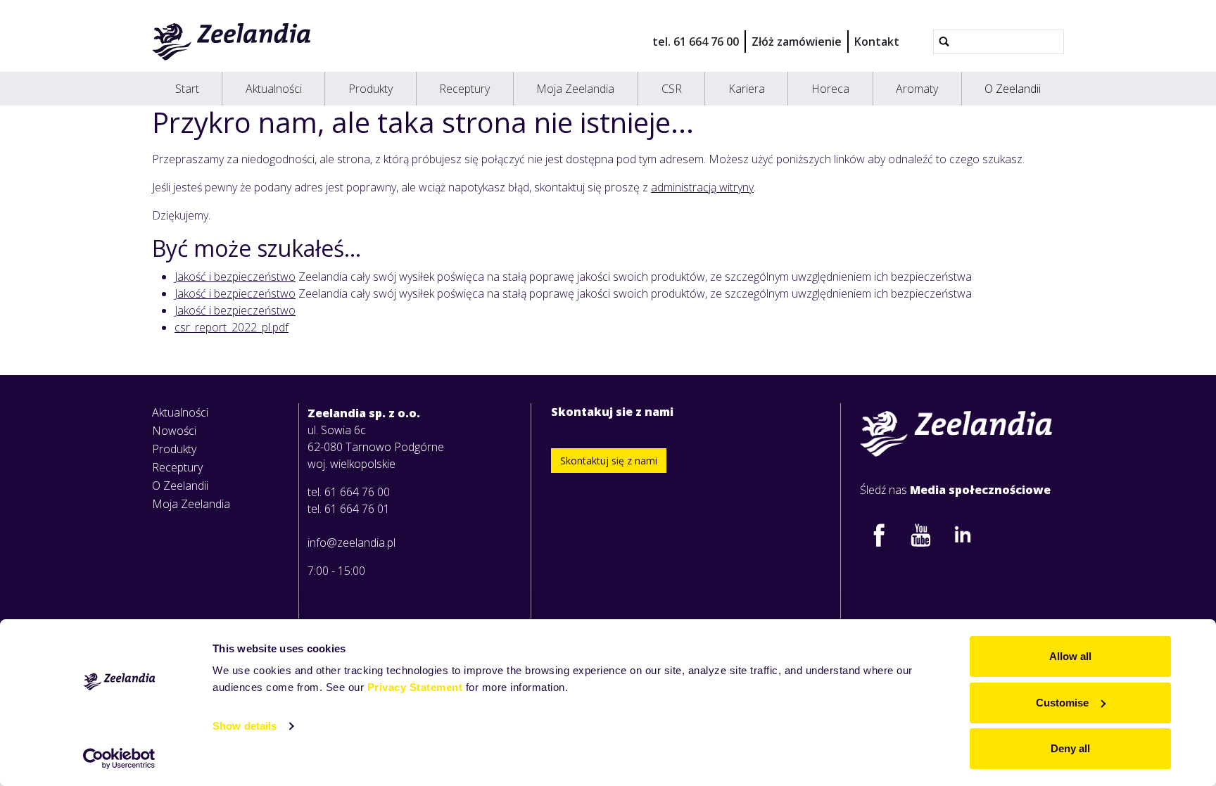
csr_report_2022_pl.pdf (232, 327)
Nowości (174, 430)
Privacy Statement (415, 687)
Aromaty (917, 88)
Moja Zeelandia (575, 88)
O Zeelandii (1012, 88)
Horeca (830, 88)
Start (187, 88)
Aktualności (274, 88)
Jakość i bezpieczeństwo (235, 276)
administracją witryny (702, 187)
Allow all (1070, 656)
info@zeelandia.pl (351, 542)
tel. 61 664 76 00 (695, 41)
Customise (1062, 703)
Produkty (370, 88)
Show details (245, 726)
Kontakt (876, 41)
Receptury (464, 88)
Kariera (746, 88)
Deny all (1070, 748)
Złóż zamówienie (797, 41)
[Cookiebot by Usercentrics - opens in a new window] (119, 758)
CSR (671, 88)
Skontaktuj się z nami (608, 460)
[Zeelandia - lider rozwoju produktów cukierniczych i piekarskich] (232, 42)
